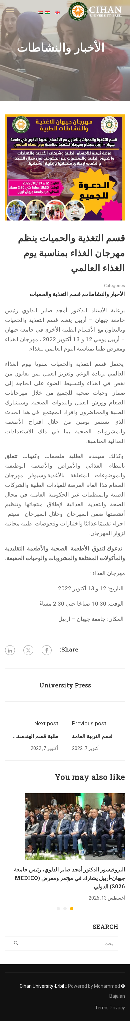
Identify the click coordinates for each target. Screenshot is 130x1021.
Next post (46, 723)
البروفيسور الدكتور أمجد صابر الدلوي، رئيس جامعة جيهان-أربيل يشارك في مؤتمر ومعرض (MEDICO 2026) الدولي (69, 878)
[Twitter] (28, 650)
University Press (65, 685)
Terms (102, 1007)
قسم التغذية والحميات (55, 294)
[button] (71, 908)
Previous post (89, 723)
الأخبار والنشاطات (104, 294)
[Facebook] (47, 650)
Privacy (117, 1007)
